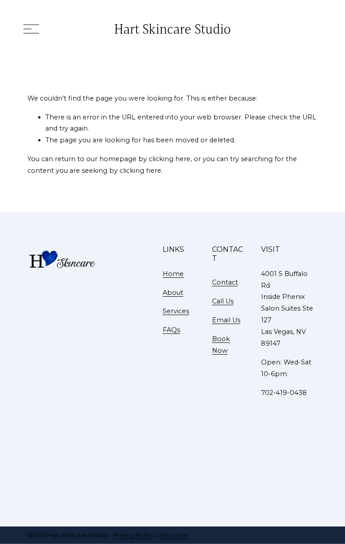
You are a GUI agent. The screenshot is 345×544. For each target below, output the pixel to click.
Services (176, 311)
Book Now (221, 345)
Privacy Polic (132, 535)
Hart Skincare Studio (172, 29)
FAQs (171, 330)
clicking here (169, 159)
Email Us (226, 320)
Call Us (223, 301)
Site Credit (173, 535)
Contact (225, 282)
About (173, 293)
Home (173, 274)
